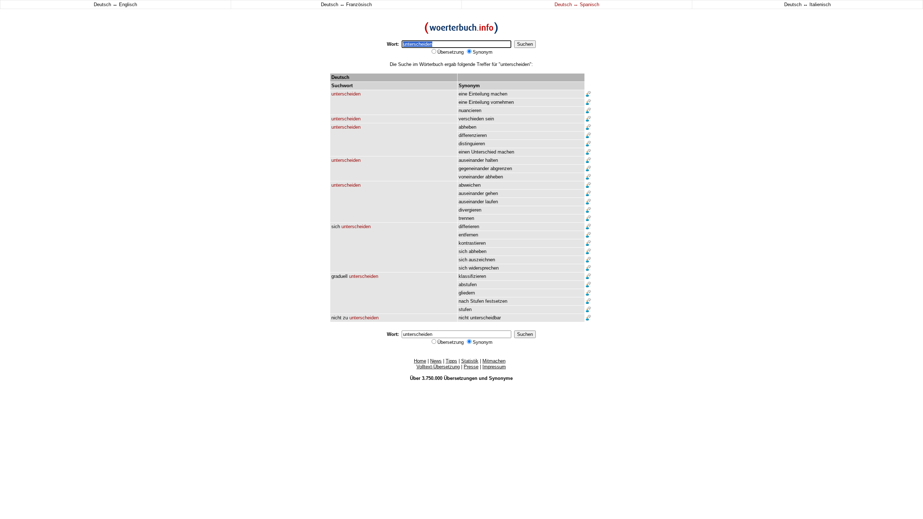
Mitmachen (493, 361)
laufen (491, 201)
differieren (469, 226)
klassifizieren (472, 276)
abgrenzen (501, 168)
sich (335, 226)
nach (464, 301)
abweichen (470, 185)
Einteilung (479, 94)
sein (489, 118)
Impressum (494, 366)
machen (499, 94)
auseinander (471, 160)
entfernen (468, 235)
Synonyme (501, 378)
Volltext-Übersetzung (438, 366)
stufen (465, 309)
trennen (466, 218)
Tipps (451, 361)
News (436, 361)
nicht (336, 317)
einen (464, 152)
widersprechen (484, 268)
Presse (471, 366)
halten (491, 160)
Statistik (469, 361)
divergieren (470, 210)
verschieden (471, 118)
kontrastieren (472, 243)
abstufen (468, 284)
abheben (467, 127)
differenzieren (473, 135)
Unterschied (483, 152)
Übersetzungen (460, 378)
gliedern (467, 293)
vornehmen (502, 102)
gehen (491, 193)
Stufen (477, 301)
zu (345, 317)
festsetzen (496, 301)
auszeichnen (482, 259)
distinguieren (472, 143)
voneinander (471, 176)
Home (420, 361)
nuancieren (470, 110)
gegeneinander (474, 168)
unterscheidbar (485, 317)
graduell (339, 276)
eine (463, 94)
